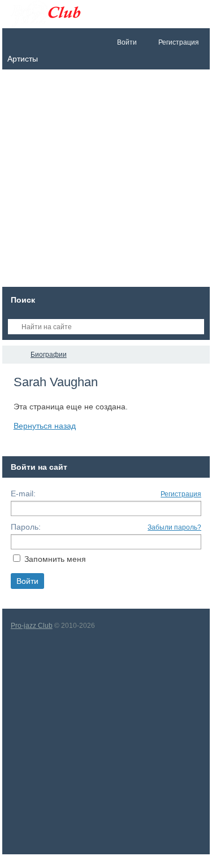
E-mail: (23, 493)
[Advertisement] (106, 181)
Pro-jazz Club (32, 626)
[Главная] (12, 355)
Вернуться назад (45, 425)
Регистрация (181, 494)
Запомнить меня (55, 559)
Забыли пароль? (174, 527)
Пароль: (26, 526)
